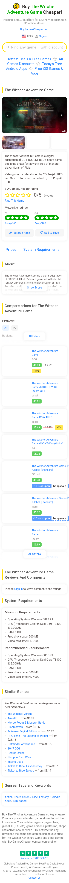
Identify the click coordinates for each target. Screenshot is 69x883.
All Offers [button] (34, 554)
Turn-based (20, 801)
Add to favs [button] (51, 232)
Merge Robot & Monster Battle (26, 722)
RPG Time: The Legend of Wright (28, 736)
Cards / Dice (30, 797)
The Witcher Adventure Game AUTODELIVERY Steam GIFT (45, 387)
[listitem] (13, 142)
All (5, 327)
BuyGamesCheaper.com (34, 29)
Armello (12, 718)
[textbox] (37, 47)
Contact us (34, 877)
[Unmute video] (34, 115)
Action (9, 797)
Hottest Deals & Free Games (28, 59)
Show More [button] (34, 287)
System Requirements (41, 249)
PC (14, 327)
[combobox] (37, 47)
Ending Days (15, 761)
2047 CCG (14, 748)
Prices (11, 249)
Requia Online (16, 753)
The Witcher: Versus (20, 713)
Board (17, 797)
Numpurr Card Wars (19, 757)
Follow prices (21, 233)
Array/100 (10, 223)
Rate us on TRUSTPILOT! (34, 858)
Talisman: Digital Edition (22, 731)
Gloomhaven (15, 727)
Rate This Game (14, 200)
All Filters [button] (34, 336)
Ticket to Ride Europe (21, 770)
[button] (8, 115)
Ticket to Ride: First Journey (25, 766)
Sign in (43, 36)
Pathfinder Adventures (21, 744)
